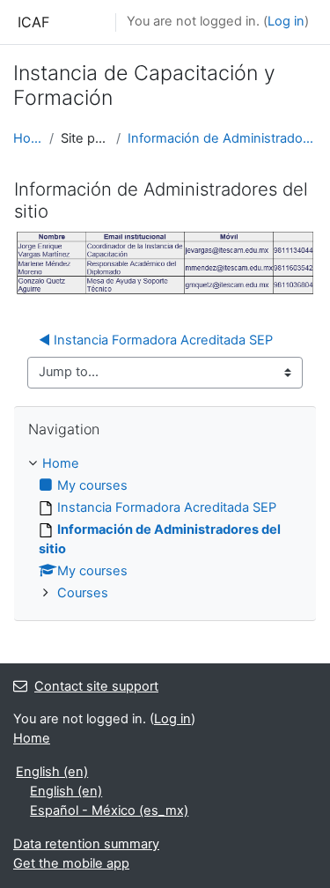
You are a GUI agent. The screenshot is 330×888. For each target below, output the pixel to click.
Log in (286, 21)
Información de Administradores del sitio (223, 138)
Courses (82, 593)
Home (27, 138)
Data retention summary (86, 844)
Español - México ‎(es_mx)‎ (109, 810)
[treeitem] (165, 529)
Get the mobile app (71, 863)
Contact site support (96, 686)
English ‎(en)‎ (52, 772)
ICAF (33, 22)
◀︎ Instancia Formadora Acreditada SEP (156, 340)
